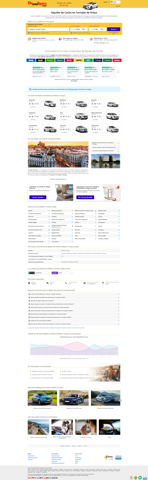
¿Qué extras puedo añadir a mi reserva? (103, 150)
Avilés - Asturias (40, 469)
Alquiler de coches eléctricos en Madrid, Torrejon (102, 143)
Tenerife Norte (105, 470)
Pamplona (67, 470)
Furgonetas (78, 459)
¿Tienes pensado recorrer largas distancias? (104, 147)
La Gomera (109, 469)
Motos (76, 461)
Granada (98, 469)
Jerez (105, 469)
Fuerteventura (76, 469)
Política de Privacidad (56, 457)
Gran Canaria (92, 469)
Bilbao (56, 469)
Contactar (30, 459)
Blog (76, 463)
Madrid (41, 470)
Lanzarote (33, 470)
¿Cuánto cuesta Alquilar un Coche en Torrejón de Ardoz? (45, 294)
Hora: (82, 26)
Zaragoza (38, 472)
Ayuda (105, 2)
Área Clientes (31, 455)
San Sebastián (77, 470)
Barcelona (51, 469)
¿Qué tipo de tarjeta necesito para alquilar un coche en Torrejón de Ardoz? (50, 324)
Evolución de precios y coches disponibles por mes (74, 337)
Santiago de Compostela (91, 470)
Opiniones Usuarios (32, 457)
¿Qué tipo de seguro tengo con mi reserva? (42, 300)
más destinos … (44, 472)
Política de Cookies (56, 459)
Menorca (58, 470)
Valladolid (30, 472)
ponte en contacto (73, 328)
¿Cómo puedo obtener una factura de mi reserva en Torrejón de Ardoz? (49, 307)
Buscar (113, 29)
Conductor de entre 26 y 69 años (80, 33)
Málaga (45, 470)
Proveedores (78, 457)
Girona (86, 469)
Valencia (118, 470)
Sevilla (99, 470)
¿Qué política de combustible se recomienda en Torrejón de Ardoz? (48, 314)
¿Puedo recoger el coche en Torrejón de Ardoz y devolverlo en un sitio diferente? (52, 304)
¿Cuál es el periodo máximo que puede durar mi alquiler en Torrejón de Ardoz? (51, 310)
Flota (76, 455)
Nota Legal (54, 461)
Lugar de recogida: (32, 26)
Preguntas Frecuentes (61, 328)
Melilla (53, 470)
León (37, 470)
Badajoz (46, 469)
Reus (72, 470)
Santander (83, 470)
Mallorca (49, 470)
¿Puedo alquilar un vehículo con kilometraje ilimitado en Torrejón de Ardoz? (50, 317)
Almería (34, 469)
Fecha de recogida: (75, 26)
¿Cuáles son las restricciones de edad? (40, 320)
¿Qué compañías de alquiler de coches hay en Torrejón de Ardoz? (48, 297)
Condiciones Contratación (57, 463)
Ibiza (102, 469)
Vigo (34, 472)
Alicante (29, 469)
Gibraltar (82, 469)
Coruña (65, 469)
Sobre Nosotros (55, 455)
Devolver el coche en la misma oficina (39, 33)
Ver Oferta (32, 107)
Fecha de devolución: (94, 26)
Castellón (61, 469)
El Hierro (70, 469)
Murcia (62, 470)
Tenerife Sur (112, 470)
